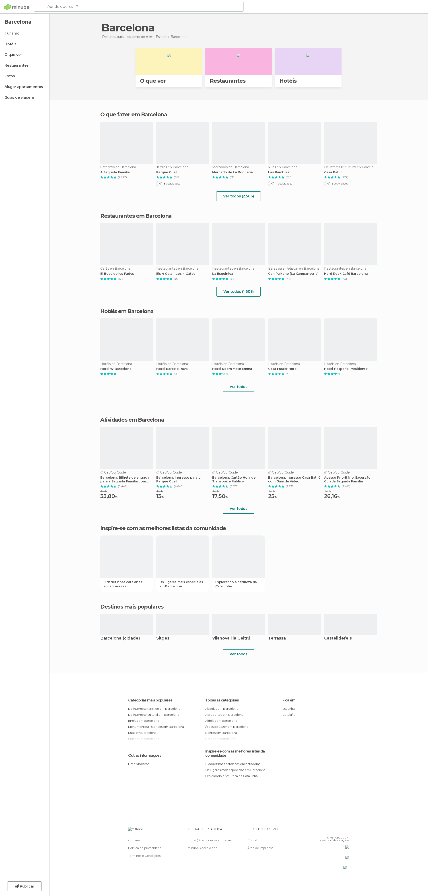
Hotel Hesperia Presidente (346, 369)
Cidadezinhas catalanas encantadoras (122, 584)
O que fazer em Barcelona (133, 114)
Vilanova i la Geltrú (231, 638)
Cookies (134, 840)
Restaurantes (16, 65)
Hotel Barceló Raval (172, 369)
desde (103, 491)
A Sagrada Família (115, 172)
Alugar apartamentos (23, 87)
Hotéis (10, 44)
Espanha (288, 708)
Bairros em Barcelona (221, 732)
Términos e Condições (144, 855)
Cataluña (288, 714)
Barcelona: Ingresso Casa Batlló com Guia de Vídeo (294, 479)
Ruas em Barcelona (142, 732)
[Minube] (16, 7)
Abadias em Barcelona (221, 708)
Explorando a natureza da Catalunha (236, 584)
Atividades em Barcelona (132, 419)
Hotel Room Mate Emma (232, 369)
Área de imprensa (260, 848)
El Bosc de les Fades (117, 274)
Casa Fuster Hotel (282, 369)
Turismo (12, 33)
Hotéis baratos (138, 764)
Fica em (288, 700)
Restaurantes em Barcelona (136, 216)
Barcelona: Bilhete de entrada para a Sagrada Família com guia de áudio (124, 479)
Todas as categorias (222, 700)
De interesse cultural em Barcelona (153, 714)
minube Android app (203, 848)
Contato (253, 840)
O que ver (13, 55)
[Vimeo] (338, 830)
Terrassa (277, 638)
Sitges (162, 638)
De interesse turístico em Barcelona (154, 708)
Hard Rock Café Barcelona (346, 274)
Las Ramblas (278, 172)
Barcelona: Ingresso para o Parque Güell (178, 479)
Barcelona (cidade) (120, 638)
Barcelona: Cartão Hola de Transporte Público (233, 479)
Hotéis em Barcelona (127, 311)
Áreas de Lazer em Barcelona (226, 726)
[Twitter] (330, 830)
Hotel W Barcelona (116, 369)
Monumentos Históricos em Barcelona (156, 726)
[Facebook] (323, 830)
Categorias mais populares (150, 700)
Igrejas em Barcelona (143, 720)
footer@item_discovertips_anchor (213, 840)
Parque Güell (166, 172)
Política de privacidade (145, 848)
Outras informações (144, 755)
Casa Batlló (333, 172)
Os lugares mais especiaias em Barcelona (181, 584)
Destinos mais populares (131, 606)
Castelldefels (338, 638)
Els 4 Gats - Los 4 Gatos (175, 274)
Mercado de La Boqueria (232, 172)
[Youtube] (345, 830)
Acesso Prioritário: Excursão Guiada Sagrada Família (347, 479)
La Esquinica (222, 274)
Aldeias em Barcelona (221, 720)
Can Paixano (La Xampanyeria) (293, 274)
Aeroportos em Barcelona (224, 714)
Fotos (9, 76)
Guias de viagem (19, 97)
